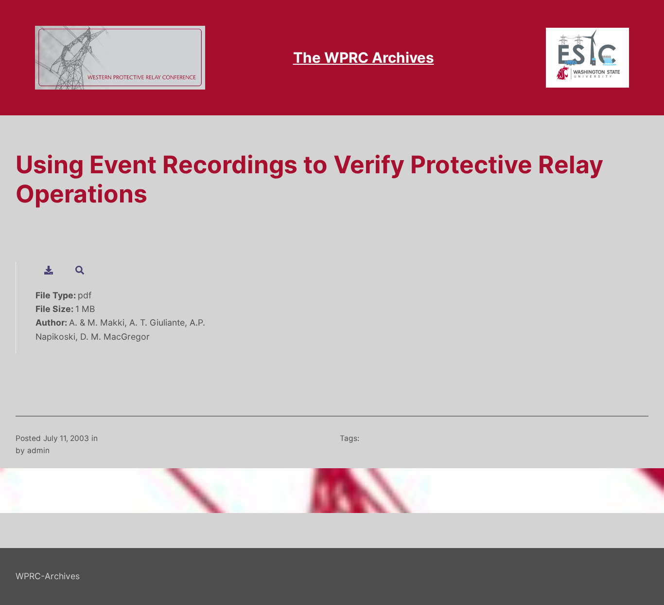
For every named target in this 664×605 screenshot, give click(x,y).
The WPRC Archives (363, 57)
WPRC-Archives (48, 576)
